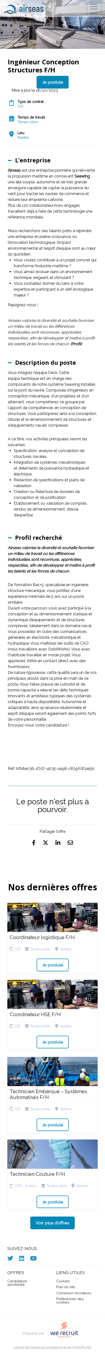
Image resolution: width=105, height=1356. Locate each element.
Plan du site (65, 1287)
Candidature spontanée (17, 1283)
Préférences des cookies (70, 1300)
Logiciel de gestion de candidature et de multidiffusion (52, 1347)
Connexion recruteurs (73, 1293)
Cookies (63, 1281)
